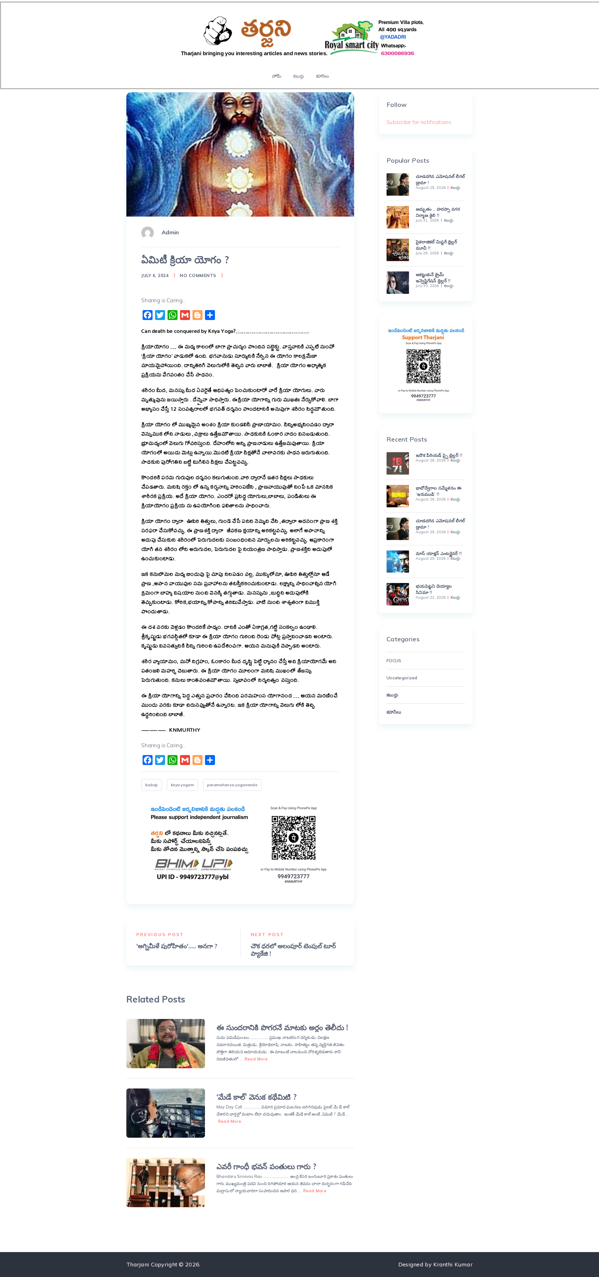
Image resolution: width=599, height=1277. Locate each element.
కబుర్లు (298, 76)
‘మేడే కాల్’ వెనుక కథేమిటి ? (257, 1097)
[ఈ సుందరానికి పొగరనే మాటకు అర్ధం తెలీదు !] (165, 1043)
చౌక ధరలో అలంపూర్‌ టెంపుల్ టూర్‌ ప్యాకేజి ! (293, 949)
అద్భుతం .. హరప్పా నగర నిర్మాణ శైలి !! (438, 212)
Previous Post (160, 934)
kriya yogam (182, 784)
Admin (170, 232)
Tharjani (137, 1264)
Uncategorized (402, 678)
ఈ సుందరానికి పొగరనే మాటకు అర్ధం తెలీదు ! (282, 1027)
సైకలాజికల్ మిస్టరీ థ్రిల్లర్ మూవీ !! (436, 245)
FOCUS (394, 660)
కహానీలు (322, 76)
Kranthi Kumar (453, 1264)
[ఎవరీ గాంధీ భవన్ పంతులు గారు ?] (165, 1182)
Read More (256, 1058)
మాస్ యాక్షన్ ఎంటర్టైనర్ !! (439, 553)
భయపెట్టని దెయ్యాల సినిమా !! (434, 589)
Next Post (268, 934)
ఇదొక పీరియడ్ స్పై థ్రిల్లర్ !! (439, 455)
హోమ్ (276, 76)
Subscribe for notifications (419, 122)
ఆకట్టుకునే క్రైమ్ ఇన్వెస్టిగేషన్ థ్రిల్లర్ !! (433, 278)
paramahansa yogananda (232, 784)
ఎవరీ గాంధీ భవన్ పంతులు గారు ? (266, 1166)
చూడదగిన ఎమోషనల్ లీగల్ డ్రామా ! (440, 179)
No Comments (198, 275)
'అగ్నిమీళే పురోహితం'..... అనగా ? (176, 946)
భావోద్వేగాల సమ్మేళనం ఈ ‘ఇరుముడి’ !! (438, 491)
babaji (151, 784)
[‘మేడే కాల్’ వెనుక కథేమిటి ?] (165, 1113)
